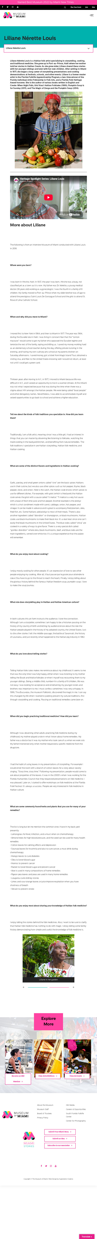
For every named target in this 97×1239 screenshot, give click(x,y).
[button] (48, 958)
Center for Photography (76, 1121)
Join (86, 7)
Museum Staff (43, 1109)
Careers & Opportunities (76, 1109)
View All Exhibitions (46, 1076)
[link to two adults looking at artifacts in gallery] (18, 1058)
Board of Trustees (44, 1114)
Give (93, 7)
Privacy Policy (42, 1118)
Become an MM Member (18, 1079)
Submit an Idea (59, 1139)
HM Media (70, 1105)
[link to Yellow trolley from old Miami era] (48, 1058)
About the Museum (45, 1105)
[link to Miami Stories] (30, 1139)
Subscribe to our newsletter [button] (58, 1146)
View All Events (76, 1076)
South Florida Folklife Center (75, 1115)
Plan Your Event (76, 7)
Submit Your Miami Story (58, 1132)
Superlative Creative (66, 1179)
